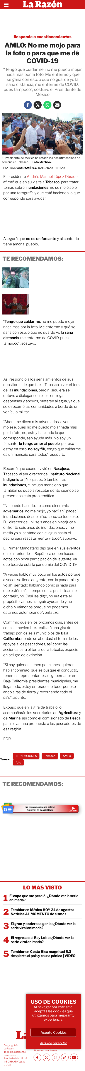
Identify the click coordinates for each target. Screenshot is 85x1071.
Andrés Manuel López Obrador (52, 176)
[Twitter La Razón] (38, 105)
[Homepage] (42, 4)
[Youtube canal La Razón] (74, 1057)
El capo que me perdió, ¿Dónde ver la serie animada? (43, 898)
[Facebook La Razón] (28, 105)
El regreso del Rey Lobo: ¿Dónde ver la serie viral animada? (42, 940)
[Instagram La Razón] (56, 1057)
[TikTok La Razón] (65, 1057)
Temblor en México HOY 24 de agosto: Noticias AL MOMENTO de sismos (42, 912)
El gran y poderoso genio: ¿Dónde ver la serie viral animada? (43, 926)
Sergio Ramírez (23, 168)
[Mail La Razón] (57, 105)
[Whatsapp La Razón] (47, 105)
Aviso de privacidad (53, 1043)
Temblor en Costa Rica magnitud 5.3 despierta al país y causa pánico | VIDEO (43, 954)
